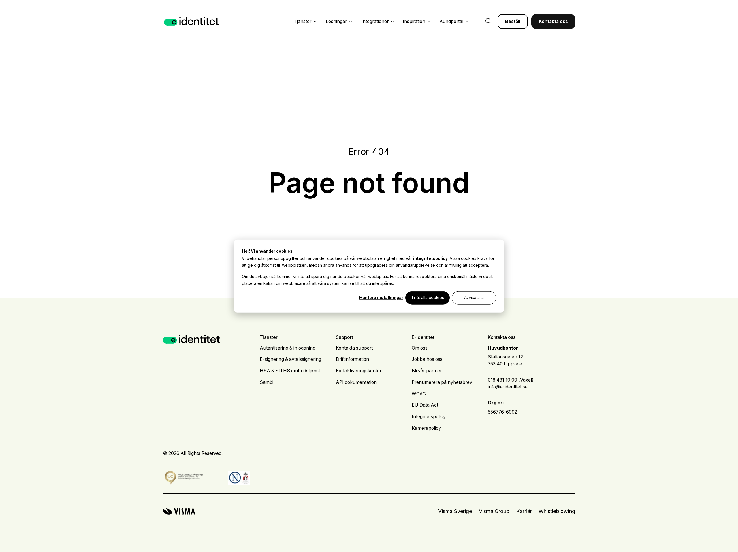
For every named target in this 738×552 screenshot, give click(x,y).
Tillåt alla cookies (427, 297)
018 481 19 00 (502, 380)
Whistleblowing (557, 511)
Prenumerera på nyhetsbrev (442, 382)
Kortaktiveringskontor (358, 370)
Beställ (512, 21)
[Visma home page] (179, 511)
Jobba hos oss (427, 359)
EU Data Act (425, 405)
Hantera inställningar (381, 297)
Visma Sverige (455, 511)
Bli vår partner (427, 370)
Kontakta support (354, 348)
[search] (488, 21)
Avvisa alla (474, 297)
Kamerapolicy (426, 428)
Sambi (266, 382)
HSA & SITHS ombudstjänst (290, 370)
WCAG (419, 394)
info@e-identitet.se (508, 387)
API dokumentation (356, 382)
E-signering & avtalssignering (290, 359)
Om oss (420, 348)
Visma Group (494, 511)
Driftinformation (352, 359)
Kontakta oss (553, 21)
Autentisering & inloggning (287, 348)
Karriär (524, 511)
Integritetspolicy (429, 416)
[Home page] (191, 21)
